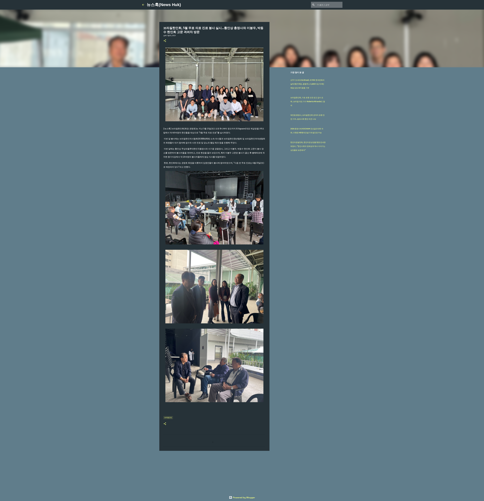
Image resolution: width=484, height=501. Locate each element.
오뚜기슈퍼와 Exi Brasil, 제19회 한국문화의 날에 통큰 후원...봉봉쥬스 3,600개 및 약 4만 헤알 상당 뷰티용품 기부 (307, 84)
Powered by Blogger (243, 497)
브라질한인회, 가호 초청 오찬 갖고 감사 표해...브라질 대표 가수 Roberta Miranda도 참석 (307, 101)
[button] (164, 41)
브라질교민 (168, 417)
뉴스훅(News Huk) (164, 4)
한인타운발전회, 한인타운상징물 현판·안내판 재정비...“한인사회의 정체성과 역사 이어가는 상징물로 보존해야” (308, 146)
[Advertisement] (214, 472)
